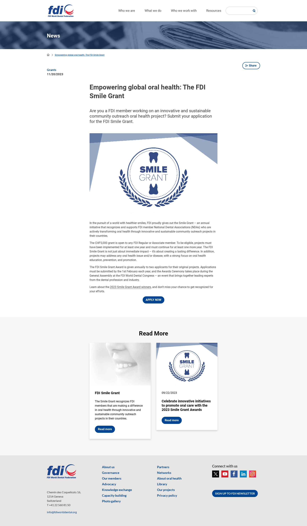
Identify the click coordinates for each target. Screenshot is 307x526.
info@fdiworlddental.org (62, 512)
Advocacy (109, 484)
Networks (164, 473)
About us (108, 467)
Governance (110, 473)
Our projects (166, 490)
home (48, 55)
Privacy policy (167, 495)
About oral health (169, 478)
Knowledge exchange (117, 490)
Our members (111, 478)
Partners (163, 467)
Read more (105, 429)
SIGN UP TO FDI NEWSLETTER (235, 493)
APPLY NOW (153, 300)
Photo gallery (111, 501)
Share (253, 65)
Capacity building (114, 495)
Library (162, 484)
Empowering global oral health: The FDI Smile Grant (79, 55)
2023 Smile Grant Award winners (130, 287)
